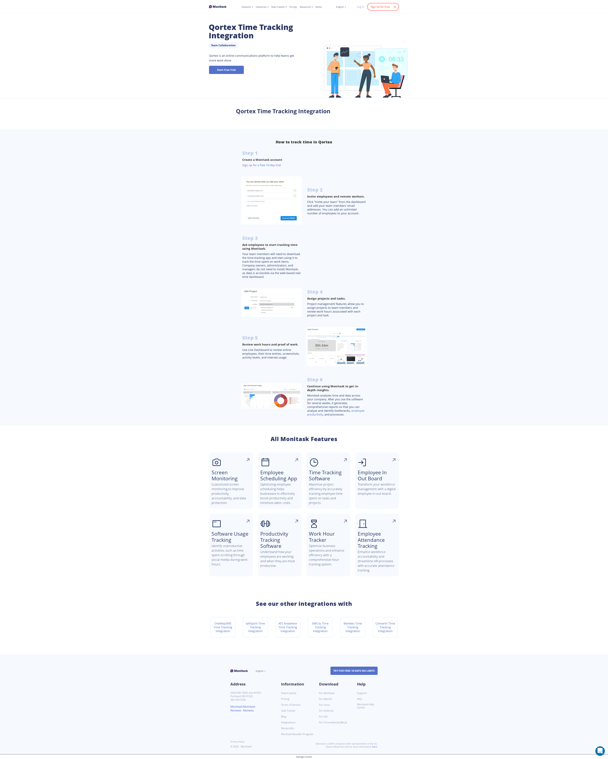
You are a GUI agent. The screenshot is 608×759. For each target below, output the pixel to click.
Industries (261, 7)
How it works (278, 7)
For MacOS (325, 699)
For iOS (323, 716)
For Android (326, 710)
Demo (319, 7)
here (374, 746)
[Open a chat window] (600, 751)
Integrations (288, 722)
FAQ (359, 699)
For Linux (324, 705)
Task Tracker (288, 710)
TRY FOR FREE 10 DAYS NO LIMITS (354, 671)
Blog (283, 716)
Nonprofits (287, 728)
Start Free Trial (226, 70)
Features (246, 7)
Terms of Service (291, 705)
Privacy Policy (237, 741)
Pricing (293, 7)
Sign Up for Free (380, 7)
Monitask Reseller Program (297, 734)
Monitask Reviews (236, 708)
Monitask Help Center (365, 706)
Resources (305, 7)
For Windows (327, 693)
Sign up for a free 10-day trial (261, 165)
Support (362, 693)
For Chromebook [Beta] (333, 722)
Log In (360, 7)
